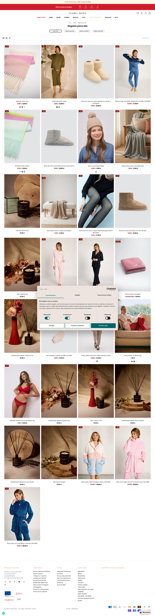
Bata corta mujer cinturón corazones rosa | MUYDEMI (132, 482)
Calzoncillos (81, 587)
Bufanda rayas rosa (22, 101)
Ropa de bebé (82, 594)
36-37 (91, 96)
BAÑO (51, 17)
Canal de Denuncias (63, 580)
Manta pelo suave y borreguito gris (133, 166)
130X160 (133, 160)
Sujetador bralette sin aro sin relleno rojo (22, 420)
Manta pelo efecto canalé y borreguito (59, 231)
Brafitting (60, 582)
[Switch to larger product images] (3, 38)
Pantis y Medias (83, 585)
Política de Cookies (85, 308)
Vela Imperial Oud (22, 294)
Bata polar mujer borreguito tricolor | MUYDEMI (96, 482)
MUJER (58, 17)
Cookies (33, 608)
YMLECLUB (108, 17)
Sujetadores (81, 578)
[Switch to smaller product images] (6, 38)
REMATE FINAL (41, 17)
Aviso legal (21, 608)
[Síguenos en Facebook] (5, 582)
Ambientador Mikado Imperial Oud (59, 420)
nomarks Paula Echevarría (86, 598)
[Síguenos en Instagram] (10, 582)
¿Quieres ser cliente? (39, 578)
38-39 (96, 96)
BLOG (116, 17)
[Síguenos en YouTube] (19, 582)
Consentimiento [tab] (51, 295)
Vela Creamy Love (96, 420)
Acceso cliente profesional (41, 571)
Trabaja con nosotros (40, 576)
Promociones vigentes (40, 591)
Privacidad (28, 608)
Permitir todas (103, 325)
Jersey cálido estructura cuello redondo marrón (96, 355)
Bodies (80, 600)
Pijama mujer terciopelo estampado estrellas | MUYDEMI (132, 101)
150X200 (135, 288)
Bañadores (81, 571)
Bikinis (80, 574)
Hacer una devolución (64, 578)
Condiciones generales (10, 608)
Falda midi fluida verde (59, 101)
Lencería (80, 582)
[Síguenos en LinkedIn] (5, 585)
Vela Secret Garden (59, 482)
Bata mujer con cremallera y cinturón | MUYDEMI (22, 543)
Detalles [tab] (77, 295)
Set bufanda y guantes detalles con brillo (59, 355)
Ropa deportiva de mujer (85, 589)
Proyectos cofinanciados (41, 589)
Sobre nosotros (38, 574)
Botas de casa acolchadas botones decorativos (59, 166)
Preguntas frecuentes (64, 571)
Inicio (70, 22)
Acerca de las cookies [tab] (104, 295)
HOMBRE (66, 17)
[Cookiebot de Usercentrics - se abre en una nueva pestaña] (108, 289)
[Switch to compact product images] (9, 38)
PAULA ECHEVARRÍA (95, 17)
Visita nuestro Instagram (41, 585)
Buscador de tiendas (39, 580)
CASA (83, 17)
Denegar (51, 325)
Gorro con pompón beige (96, 166)
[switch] (67, 318)
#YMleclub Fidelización (40, 582)
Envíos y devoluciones (64, 576)
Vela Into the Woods (22, 230)
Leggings (80, 591)
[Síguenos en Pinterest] (14, 582)
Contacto (60, 574)
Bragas (80, 580)
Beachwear (81, 576)
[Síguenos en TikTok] (24, 582)
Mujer (74, 22)
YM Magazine (37, 587)
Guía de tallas (61, 585)
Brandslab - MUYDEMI (84, 596)
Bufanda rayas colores (22, 166)
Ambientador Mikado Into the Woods (22, 482)
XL (63, 96)
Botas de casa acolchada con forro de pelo (132, 231)
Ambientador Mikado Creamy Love (22, 355)
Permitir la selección (77, 325)
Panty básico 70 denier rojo (132, 355)
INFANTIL (75, 17)
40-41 (100, 96)
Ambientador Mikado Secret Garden (133, 420)
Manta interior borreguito (133, 294)
